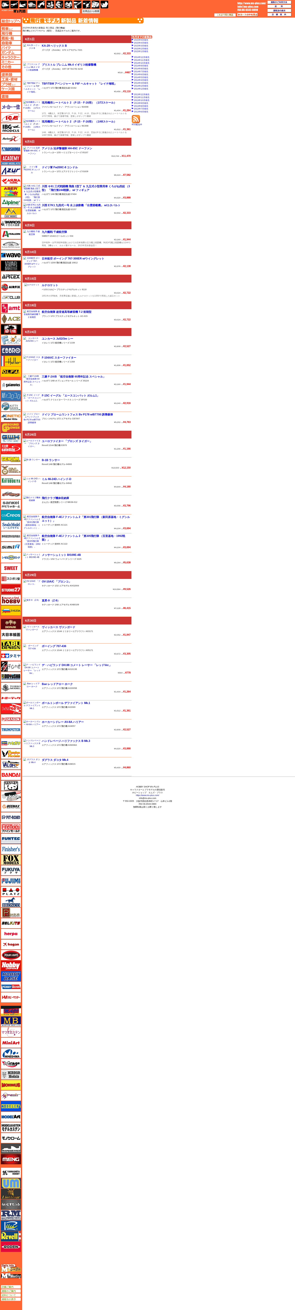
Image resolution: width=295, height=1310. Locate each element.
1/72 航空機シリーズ (60, 343)
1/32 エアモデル (62, 586)
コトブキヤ (11, 480)
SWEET (45, 236)
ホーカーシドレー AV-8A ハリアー (63, 722)
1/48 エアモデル (62, 604)
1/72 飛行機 (62, 669)
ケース (95, 4)
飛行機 (14, 4)
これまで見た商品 (225, 15)
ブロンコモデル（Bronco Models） (11, 902)
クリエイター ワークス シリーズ (65, 400)
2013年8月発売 (141, 106)
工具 (77, 4)
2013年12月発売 (141, 94)
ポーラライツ (11, 955)
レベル (11, 1236)
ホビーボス (11, 987)
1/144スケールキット (59, 236)
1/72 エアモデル (69, 50)
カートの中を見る (247, 14)
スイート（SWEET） (11, 568)
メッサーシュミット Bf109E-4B (61, 554)
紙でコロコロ (11, 396)
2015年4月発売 (141, 43)
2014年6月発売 (141, 74)
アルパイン (11, 202)
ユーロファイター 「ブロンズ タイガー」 (67, 441)
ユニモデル (11, 1173)
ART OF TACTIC (70, 69)
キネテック (11, 417)
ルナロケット (50, 285)
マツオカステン (11, 1032)
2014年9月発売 (141, 66)
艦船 (23, 4)
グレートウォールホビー (11, 438)
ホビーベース (11, 976)
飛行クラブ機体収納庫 (55, 498)
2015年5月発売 (141, 40)
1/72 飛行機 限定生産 (60, 88)
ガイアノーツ (11, 385)
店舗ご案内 (11, 1287)
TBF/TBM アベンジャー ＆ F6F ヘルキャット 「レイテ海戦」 (79, 83)
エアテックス (11, 276)
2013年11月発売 (141, 97)
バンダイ (11, 775)
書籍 (104, 4)
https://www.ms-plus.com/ (147, 795)
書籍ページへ (11, 96)
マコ (11, 1011)
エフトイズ (11, 340)
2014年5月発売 (141, 77)
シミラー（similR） (11, 547)
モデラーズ (11, 1106)
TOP (14, 11)
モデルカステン (11, 1127)
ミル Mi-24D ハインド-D (56, 479)
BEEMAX (11, 807)
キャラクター (50, 4)
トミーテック (48, 525)
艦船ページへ (11, 38)
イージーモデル (11, 213)
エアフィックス (49, 631)
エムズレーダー (11, 1268)
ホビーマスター (11, 997)
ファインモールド (50, 107)
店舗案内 (279, 14)
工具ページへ (11, 79)
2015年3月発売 (141, 46)
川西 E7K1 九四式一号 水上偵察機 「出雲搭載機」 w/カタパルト (81, 205)
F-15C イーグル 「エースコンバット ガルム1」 (71, 395)
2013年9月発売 (141, 103)
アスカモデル (11, 181)
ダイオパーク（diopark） (11, 624)
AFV (11, 28)
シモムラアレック (11, 557)
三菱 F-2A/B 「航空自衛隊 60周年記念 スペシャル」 (74, 376)
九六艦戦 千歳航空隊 (54, 231)
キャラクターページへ (11, 57)
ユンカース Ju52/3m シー (57, 338)
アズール (11, 170)
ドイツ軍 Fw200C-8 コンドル (60, 167)
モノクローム (11, 1138)
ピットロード (11, 817)
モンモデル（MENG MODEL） (11, 1159)
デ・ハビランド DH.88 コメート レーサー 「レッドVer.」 (77, 665)
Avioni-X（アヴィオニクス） (11, 139)
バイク (41, 4)
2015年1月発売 (141, 51)
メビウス (11, 1085)
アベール (11, 192)
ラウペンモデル (11, 1215)
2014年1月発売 (141, 89)
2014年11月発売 (141, 60)
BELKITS (11, 923)
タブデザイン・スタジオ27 (11, 645)
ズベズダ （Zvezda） (52, 50)
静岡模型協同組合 (11, 536)
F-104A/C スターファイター (59, 357)
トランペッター (49, 152)
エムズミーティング (11, 1276)
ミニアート (11, 1043)
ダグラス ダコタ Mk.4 (55, 759)
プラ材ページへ (11, 84)
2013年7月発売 (141, 109)
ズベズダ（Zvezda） (11, 610)
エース (11, 319)
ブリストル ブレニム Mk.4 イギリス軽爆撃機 (69, 64)
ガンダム (59, 4)
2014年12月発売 (141, 57)
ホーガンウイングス (11, 944)
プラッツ (46, 316)
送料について (11, 1295)
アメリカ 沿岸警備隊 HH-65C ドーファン (67, 148)
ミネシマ (11, 1053)
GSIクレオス (11, 515)
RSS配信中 (137, 124)
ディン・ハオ (11, 666)
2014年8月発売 (141, 68)
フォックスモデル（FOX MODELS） (11, 860)
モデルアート (11, 1117)
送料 (279, 6)
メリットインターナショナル (11, 1095)
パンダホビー (11, 785)
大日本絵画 (11, 634)
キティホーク (48, 586)
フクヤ (11, 870)
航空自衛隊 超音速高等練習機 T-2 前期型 (67, 311)
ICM (11, 117)
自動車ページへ (11, 43)
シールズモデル (11, 526)
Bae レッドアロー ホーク (57, 684)
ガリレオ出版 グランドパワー (11, 427)
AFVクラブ (11, 297)
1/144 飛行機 (54, 445)
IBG (11, 128)
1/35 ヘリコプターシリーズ (69, 152)
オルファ (11, 372)
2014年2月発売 (141, 86)
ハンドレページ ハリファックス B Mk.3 (66, 740)
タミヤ (11, 656)
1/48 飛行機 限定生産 (60, 194)
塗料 (68, 4)
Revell (45, 445)
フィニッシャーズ (11, 849)
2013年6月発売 (141, 112)
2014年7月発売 (141, 71)
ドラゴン (46, 559)
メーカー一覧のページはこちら (11, 107)
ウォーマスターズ (11, 266)
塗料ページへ (11, 74)
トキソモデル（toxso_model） (11, 687)
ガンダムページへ (11, 52)
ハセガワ (46, 88)
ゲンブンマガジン (11, 459)
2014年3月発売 (141, 83)
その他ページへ (11, 67)
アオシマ (11, 149)
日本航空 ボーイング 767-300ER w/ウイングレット (73, 258)
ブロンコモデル (49, 418)
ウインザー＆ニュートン (11, 244)
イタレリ (46, 343)
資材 (86, 4)
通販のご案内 (11, 1291)
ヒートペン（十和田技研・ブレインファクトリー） (11, 796)
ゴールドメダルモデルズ (11, 470)
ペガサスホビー (49, 289)
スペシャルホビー (11, 600)
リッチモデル (11, 1225)
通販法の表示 (11, 1299)
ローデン (11, 1247)
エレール (11, 361)
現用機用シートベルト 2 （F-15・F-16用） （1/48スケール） (79, 121)
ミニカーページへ (11, 62)
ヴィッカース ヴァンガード (58, 627)
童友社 (11, 677)
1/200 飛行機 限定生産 (61, 263)
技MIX (57, 525)
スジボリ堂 (11, 579)
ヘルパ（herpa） (11, 934)
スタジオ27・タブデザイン (11, 589)
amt (11, 308)
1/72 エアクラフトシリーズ (69, 171)
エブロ (11, 350)
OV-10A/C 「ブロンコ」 (56, 581)
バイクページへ (11, 47)
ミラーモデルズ (11, 1074)
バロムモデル (11, 764)
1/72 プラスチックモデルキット (65, 316)
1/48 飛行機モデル (56, 464)
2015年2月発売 (141, 48)
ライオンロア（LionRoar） (11, 1194)
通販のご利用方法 (279, 2)
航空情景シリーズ (59, 502)
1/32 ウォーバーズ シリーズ (63, 559)
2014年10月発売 (141, 63)
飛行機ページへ (11, 33)
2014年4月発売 (141, 80)
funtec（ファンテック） (11, 838)
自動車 (32, 4)
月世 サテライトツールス (11, 449)
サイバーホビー (11, 494)
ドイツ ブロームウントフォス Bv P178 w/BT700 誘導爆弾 (77, 414)
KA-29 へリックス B (54, 45)
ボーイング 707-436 (54, 646)
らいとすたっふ (11, 1204)
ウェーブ (11, 255)
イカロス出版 (11, 223)
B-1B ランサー (51, 460)
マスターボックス (11, 1021)
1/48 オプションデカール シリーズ (66, 381)
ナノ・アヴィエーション (70, 107)
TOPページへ (11, 21)
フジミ (11, 881)
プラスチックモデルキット (69, 289)
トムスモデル (11, 709)
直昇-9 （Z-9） (51, 600)
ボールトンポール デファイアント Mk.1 (66, 703)
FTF (11, 329)
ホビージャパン (11, 966)
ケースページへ (11, 89)
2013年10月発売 (141, 100)
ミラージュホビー (11, 1064)
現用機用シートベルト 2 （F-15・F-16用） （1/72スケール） (79, 102)
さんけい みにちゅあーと (11, 504)
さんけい (46, 502)
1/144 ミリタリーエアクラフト (71, 631)
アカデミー (11, 160)
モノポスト (11, 1148)
